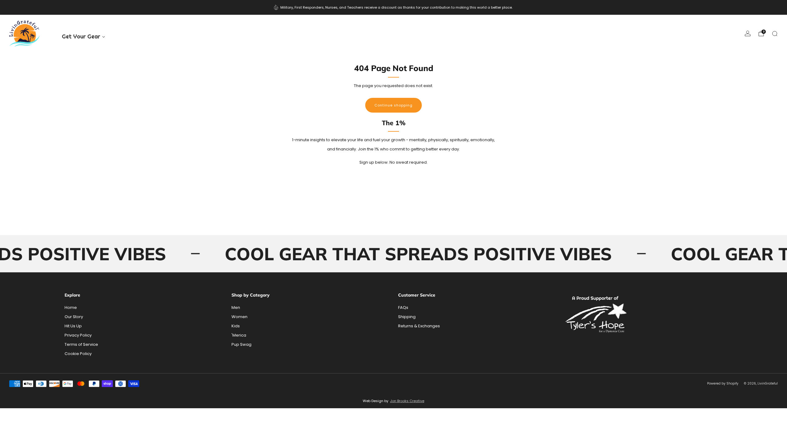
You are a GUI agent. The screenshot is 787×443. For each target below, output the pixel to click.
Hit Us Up (73, 326)
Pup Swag (241, 344)
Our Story (74, 317)
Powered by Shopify (722, 383)
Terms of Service (81, 344)
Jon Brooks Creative (407, 400)
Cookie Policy (78, 354)
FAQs (403, 307)
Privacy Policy (78, 335)
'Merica (238, 335)
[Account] (748, 33)
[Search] (775, 33)
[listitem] (393, 7)
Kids (235, 326)
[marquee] (393, 254)
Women (239, 317)
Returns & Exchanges (419, 326)
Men (235, 307)
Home (71, 307)
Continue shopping (393, 105)
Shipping (407, 317)
